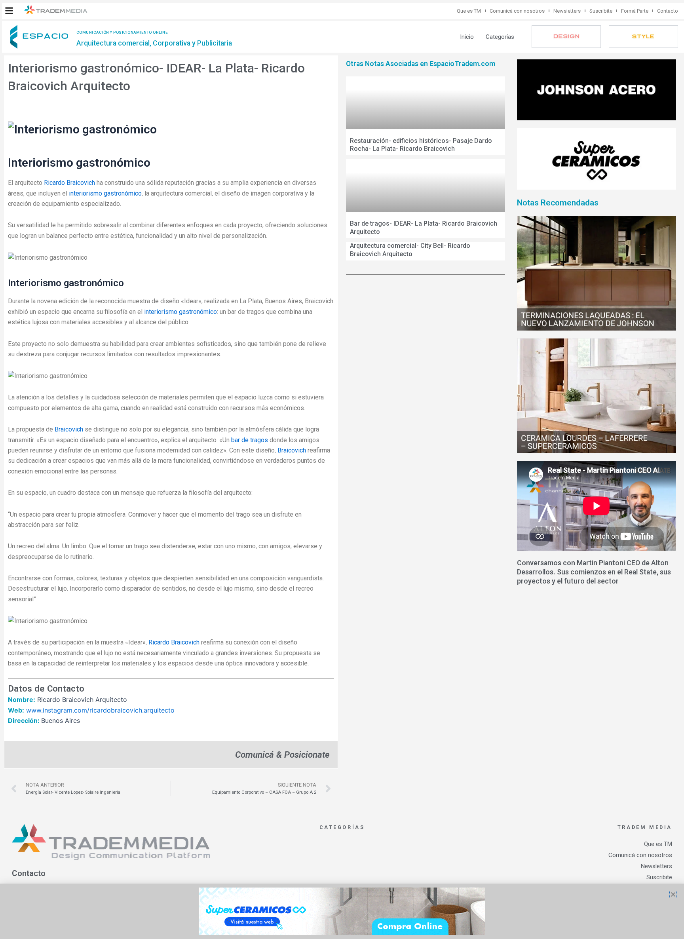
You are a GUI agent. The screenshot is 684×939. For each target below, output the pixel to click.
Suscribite (600, 11)
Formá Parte (634, 11)
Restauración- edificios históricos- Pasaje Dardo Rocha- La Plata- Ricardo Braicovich (421, 145)
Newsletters (567, 11)
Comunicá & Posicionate (282, 754)
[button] (9, 11)
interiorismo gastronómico (105, 193)
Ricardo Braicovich (69, 182)
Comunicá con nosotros (517, 11)
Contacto (667, 11)
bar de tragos (249, 440)
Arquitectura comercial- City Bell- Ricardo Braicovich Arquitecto (410, 250)
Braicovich (69, 429)
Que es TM (469, 11)
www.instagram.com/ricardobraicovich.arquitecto (100, 710)
